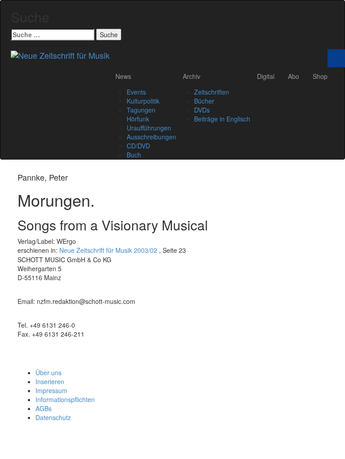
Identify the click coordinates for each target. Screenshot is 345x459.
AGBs (43, 408)
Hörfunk (138, 118)
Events (136, 91)
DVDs (202, 109)
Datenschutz (53, 417)
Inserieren (49, 381)
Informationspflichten (65, 399)
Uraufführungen (149, 127)
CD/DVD (138, 145)
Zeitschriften (211, 91)
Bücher (204, 100)
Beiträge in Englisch (222, 118)
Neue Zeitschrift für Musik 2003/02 (108, 250)
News (123, 76)
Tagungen (141, 109)
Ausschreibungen (151, 136)
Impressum (51, 390)
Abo (293, 76)
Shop (320, 76)
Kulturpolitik (143, 100)
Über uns (48, 372)
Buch (134, 154)
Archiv (191, 76)
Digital (265, 76)
